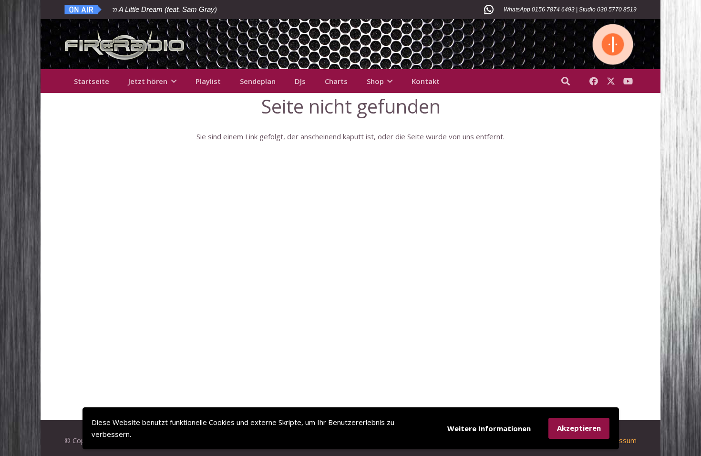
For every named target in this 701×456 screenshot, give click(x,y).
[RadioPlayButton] (613, 44)
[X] (610, 81)
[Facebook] (593, 81)
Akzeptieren (579, 428)
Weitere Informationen (489, 428)
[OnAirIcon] (83, 9)
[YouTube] (628, 81)
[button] (173, 81)
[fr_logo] (124, 44)
